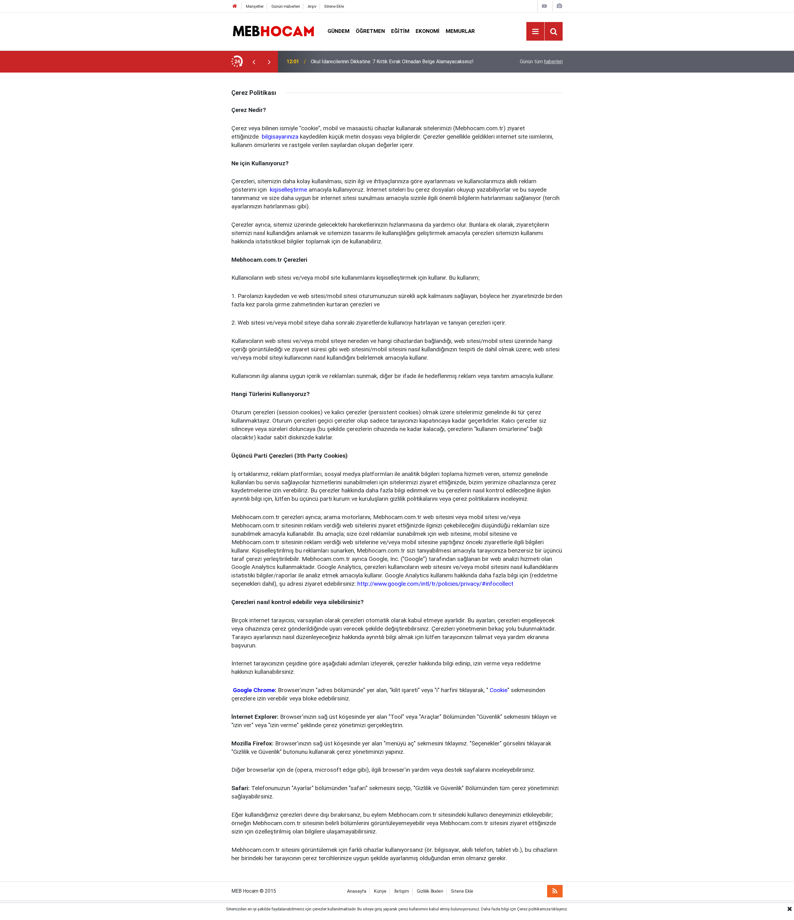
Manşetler (255, 6)
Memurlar (460, 31)
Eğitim (400, 31)
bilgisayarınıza (279, 136)
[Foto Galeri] (559, 6)
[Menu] (535, 32)
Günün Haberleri (285, 6)
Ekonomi (427, 31)
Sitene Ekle (334, 6)
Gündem (339, 31)
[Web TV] (544, 6)
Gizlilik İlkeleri (430, 891)
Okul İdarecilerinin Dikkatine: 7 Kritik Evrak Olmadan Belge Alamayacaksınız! (392, 61)
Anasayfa (356, 891)
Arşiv (312, 6)
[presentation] (253, 61)
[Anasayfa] (234, 6)
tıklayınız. (559, 909)
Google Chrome (253, 690)
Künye (380, 891)
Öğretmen (370, 31)
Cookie (497, 690)
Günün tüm (541, 61)
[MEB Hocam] (273, 31)
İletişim (401, 891)
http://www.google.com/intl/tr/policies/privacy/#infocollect (435, 583)
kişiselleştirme (287, 189)
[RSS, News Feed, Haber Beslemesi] (555, 891)
